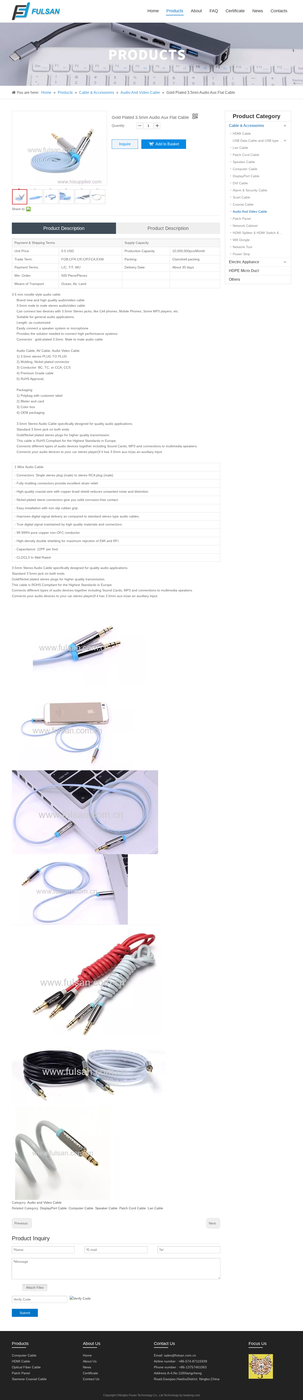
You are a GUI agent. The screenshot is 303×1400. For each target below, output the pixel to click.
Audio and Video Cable (44, 1202)
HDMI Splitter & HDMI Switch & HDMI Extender (262, 233)
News (87, 1367)
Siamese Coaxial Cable (29, 1379)
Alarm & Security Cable (250, 190)
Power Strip (241, 254)
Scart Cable (241, 197)
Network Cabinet (245, 226)
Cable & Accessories (246, 126)
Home (87, 1355)
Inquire (125, 144)
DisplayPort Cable (53, 1208)
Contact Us (91, 1379)
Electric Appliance (244, 262)
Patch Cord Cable (132, 1208)
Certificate (90, 1373)
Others (234, 279)
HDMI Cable (242, 133)
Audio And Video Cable (250, 211)
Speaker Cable (106, 1208)
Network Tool (242, 247)
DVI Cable (240, 183)
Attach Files (35, 1287)
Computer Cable (81, 1208)
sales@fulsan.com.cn (180, 1355)
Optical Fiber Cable (26, 1367)
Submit (25, 1313)
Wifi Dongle (241, 240)
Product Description (64, 228)
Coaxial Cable (243, 204)
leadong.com (191, 1395)
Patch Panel (242, 218)
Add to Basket (167, 144)
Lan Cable (155, 1208)
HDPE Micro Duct (244, 271)
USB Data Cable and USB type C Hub (261, 140)
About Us (90, 1361)
